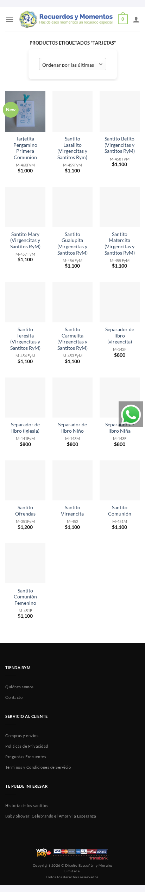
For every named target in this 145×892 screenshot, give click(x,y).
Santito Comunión (119, 511)
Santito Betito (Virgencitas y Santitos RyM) (120, 145)
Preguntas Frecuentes (25, 756)
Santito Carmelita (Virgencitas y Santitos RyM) (72, 339)
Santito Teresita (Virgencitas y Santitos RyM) (25, 339)
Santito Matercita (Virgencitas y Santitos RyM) (120, 243)
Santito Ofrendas (25, 511)
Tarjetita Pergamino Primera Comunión (25, 148)
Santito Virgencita (72, 511)
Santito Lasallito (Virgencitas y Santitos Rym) (72, 148)
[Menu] (9, 19)
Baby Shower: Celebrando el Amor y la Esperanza (50, 816)
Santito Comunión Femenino (25, 597)
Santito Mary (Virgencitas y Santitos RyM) (25, 240)
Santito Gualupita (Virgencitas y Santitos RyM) (72, 243)
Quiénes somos (19, 686)
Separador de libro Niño (72, 428)
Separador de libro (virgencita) (119, 336)
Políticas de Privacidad (26, 746)
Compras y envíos (21, 735)
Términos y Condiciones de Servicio (38, 767)
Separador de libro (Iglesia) (25, 428)
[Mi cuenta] (136, 19)
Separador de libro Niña (119, 428)
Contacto (14, 697)
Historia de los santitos (26, 805)
